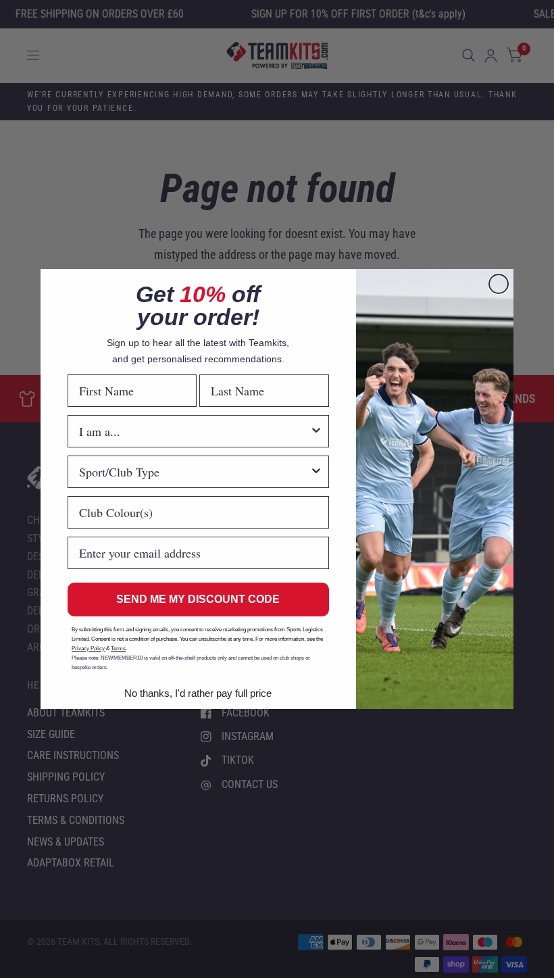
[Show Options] (316, 431)
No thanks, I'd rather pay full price (198, 693)
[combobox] (194, 431)
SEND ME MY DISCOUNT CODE (198, 599)
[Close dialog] (498, 283)
